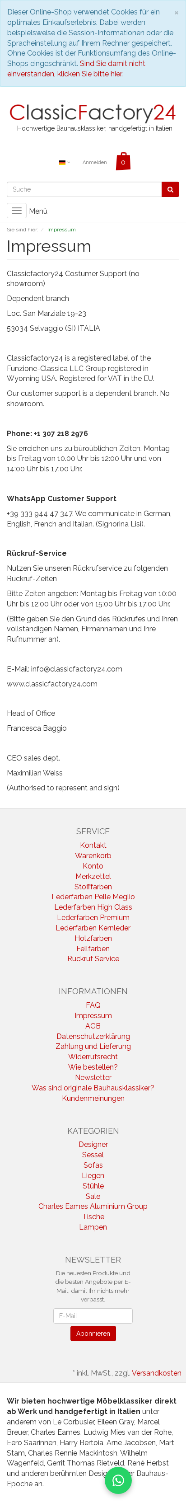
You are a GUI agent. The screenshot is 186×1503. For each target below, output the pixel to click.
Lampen (93, 1227)
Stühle (93, 1186)
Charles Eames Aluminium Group (93, 1206)
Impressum (93, 1015)
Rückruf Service (93, 958)
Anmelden (95, 162)
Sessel (93, 1155)
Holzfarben (93, 938)
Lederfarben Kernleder (93, 928)
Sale (93, 1196)
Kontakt (93, 845)
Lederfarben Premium (93, 917)
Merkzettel (93, 876)
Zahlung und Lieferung (93, 1046)
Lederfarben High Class (93, 907)
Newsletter (93, 1077)
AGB (93, 1026)
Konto (93, 866)
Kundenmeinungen (93, 1098)
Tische (93, 1216)
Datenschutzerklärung (93, 1036)
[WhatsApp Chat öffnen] (118, 1480)
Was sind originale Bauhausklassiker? (93, 1088)
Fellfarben (93, 948)
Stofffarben (93, 887)
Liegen (93, 1175)
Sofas (93, 1165)
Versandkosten (156, 1373)
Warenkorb (93, 855)
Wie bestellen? (93, 1067)
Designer (93, 1144)
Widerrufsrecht (93, 1056)
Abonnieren (93, 1333)
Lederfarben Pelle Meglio (93, 896)
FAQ (93, 1005)
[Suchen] (170, 189)
